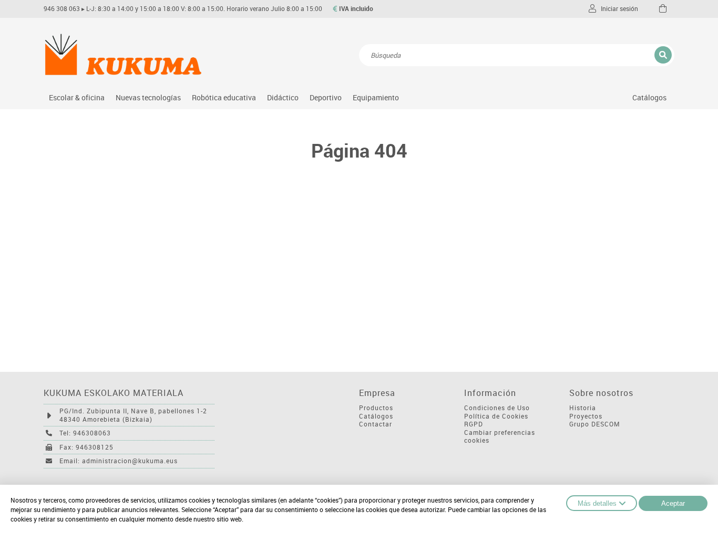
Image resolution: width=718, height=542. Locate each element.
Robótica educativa (224, 97)
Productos (376, 408)
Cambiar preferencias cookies (499, 437)
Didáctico (283, 97)
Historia (582, 408)
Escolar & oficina (77, 97)
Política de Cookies (496, 416)
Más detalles (597, 503)
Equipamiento (376, 97)
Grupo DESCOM (594, 424)
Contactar (375, 424)
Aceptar (673, 503)
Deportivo (326, 97)
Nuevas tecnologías (148, 97)
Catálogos (649, 97)
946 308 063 (62, 9)
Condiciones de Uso (497, 408)
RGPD (473, 424)
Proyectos (585, 416)
